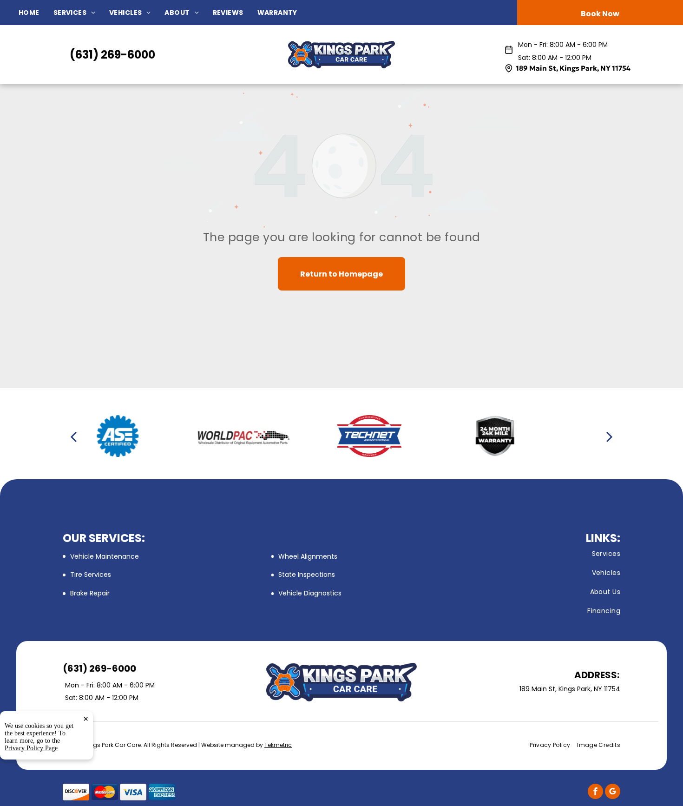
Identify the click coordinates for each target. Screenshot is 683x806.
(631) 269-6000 (112, 54)
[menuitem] (36, 13)
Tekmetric (278, 745)
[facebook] (595, 792)
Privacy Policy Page (31, 748)
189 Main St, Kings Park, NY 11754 (573, 68)
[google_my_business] (612, 792)
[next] (609, 436)
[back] (73, 436)
